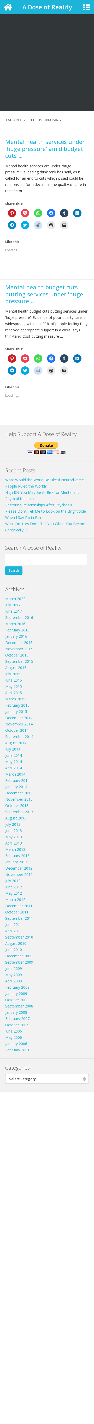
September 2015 (19, 661)
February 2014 (17, 780)
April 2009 (13, 980)
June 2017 (13, 611)
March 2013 (15, 849)
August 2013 (15, 818)
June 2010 (13, 949)
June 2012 (13, 886)
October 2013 (16, 805)
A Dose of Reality (47, 7)
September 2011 (19, 918)
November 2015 (19, 648)
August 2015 (15, 667)
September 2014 (19, 736)
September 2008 (19, 1006)
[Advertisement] (47, 50)
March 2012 (15, 899)
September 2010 (19, 937)
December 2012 (18, 868)
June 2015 (13, 680)
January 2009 (16, 993)
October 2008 (16, 999)
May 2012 (13, 893)
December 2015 (18, 642)
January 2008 (16, 1012)
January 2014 (16, 786)
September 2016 (19, 617)
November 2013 (19, 799)
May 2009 (13, 974)
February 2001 (17, 1049)
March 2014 (15, 774)
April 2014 (13, 767)
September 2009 (19, 962)
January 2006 (16, 1043)
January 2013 (16, 861)
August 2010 (15, 943)
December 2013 (18, 792)
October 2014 (16, 730)
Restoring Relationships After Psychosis (38, 504)
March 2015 (15, 698)
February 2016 (17, 630)
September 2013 (19, 811)
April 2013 (13, 843)
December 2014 (18, 717)
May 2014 (13, 761)
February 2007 (17, 1018)
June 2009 (13, 968)
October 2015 (16, 655)
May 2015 (13, 686)
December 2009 (18, 955)
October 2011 (16, 912)
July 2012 (12, 880)
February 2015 (17, 705)
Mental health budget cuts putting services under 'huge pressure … (44, 294)
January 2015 (16, 711)
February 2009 (17, 987)
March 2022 (15, 598)
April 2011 (13, 930)
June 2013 (13, 830)
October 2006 (16, 1024)
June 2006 (13, 1031)
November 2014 (19, 724)
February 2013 (17, 855)
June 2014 (13, 755)
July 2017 (12, 604)
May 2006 (13, 1037)
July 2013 (12, 824)
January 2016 (16, 636)
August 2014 (15, 742)
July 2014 (12, 749)
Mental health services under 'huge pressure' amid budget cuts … (45, 148)
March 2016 (15, 623)
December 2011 (18, 905)
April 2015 (13, 692)
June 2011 (13, 924)
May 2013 (13, 836)
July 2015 (12, 673)
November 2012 (19, 874)
